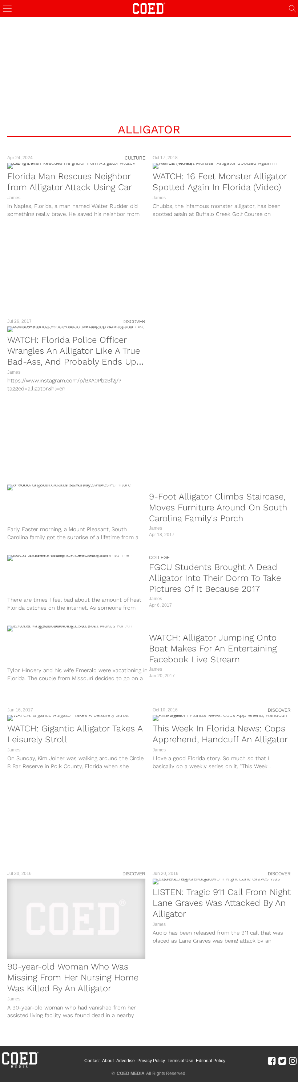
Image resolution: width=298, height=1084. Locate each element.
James (13, 197)
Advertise (125, 1060)
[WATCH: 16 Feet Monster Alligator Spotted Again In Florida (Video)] (222, 166)
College (159, 557)
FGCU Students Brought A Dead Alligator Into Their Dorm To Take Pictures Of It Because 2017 (215, 578)
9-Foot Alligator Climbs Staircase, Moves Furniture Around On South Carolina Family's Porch (218, 507)
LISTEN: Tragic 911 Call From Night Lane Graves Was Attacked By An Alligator (222, 903)
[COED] (149, 8)
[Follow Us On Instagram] (292, 1060)
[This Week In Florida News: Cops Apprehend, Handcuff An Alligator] (222, 718)
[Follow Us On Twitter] (282, 1060)
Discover (133, 321)
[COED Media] (20, 1067)
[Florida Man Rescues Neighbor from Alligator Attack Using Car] (76, 166)
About (108, 1060)
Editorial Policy (210, 1060)
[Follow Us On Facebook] (271, 1060)
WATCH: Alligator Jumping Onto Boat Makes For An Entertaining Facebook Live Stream (213, 649)
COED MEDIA (131, 1073)
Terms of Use (180, 1060)
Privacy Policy (151, 1060)
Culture (135, 158)
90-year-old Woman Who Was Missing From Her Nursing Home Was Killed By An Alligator (72, 977)
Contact (92, 1060)
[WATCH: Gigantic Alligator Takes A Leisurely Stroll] (76, 718)
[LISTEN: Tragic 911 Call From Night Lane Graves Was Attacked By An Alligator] (222, 881)
